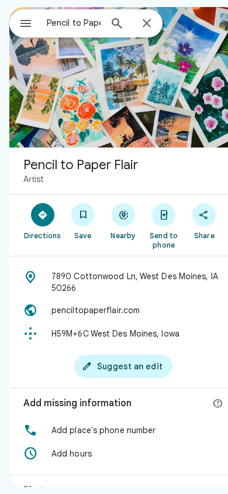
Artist (33, 179)
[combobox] (74, 23)
